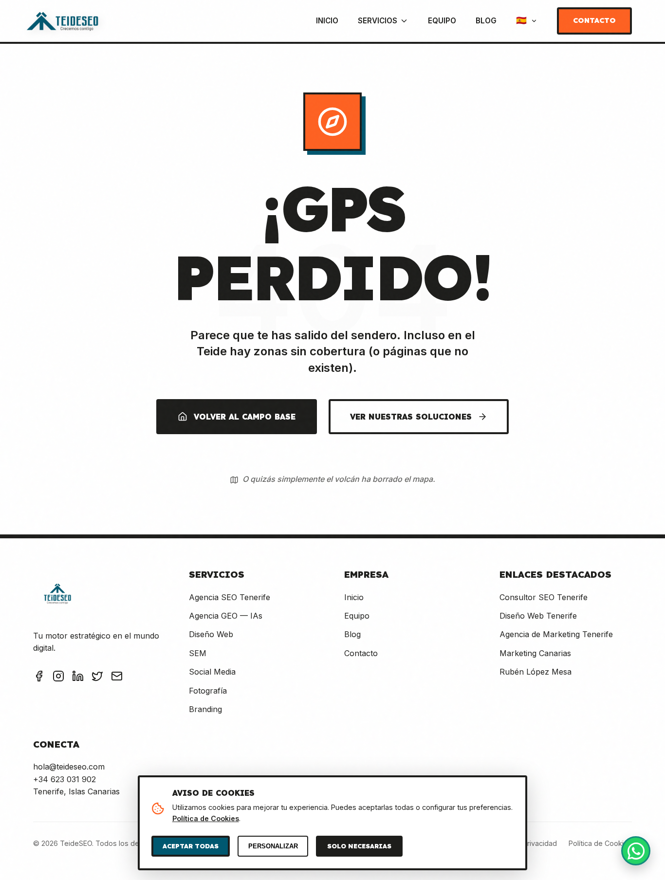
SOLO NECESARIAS (359, 846)
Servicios (377, 20)
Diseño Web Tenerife (538, 616)
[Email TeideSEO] (117, 678)
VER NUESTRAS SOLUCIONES (411, 417)
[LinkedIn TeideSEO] (78, 678)
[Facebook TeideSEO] (39, 678)
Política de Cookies (600, 843)
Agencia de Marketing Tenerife (556, 634)
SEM (197, 653)
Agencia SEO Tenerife (229, 597)
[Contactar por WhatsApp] (635, 850)
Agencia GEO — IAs (225, 616)
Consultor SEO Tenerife (543, 597)
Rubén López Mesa (535, 672)
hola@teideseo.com (69, 766)
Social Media (212, 672)
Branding (205, 709)
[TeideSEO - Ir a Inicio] (62, 21)
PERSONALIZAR (273, 846)
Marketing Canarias (535, 653)
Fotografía (208, 691)
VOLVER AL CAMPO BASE (245, 417)
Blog (486, 20)
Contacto (594, 20)
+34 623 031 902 (64, 779)
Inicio (327, 20)
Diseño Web (211, 634)
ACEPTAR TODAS (191, 846)
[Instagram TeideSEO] (58, 678)
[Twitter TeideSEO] (97, 678)
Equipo (442, 20)
